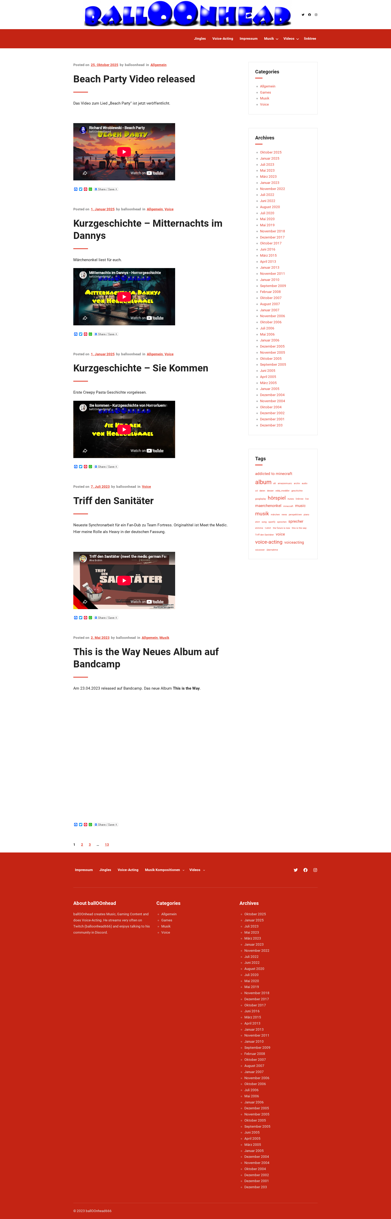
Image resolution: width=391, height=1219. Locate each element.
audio (304, 483)
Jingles (105, 870)
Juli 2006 (267, 328)
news (284, 514)
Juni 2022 (267, 201)
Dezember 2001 (272, 419)
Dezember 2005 (272, 346)
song (264, 522)
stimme (259, 528)
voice (280, 534)
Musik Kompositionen (162, 870)
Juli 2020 (267, 213)
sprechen (282, 522)
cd (256, 490)
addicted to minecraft (273, 473)
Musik (164, 638)
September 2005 (273, 364)
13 (107, 844)
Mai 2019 (267, 225)
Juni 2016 (267, 249)
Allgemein (158, 65)
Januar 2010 (269, 280)
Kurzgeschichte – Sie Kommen (140, 368)
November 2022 (272, 189)
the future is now (281, 528)
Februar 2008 (270, 292)
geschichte (297, 490)
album (263, 482)
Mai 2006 (267, 334)
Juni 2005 (267, 371)
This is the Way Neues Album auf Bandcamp (146, 658)
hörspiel (277, 498)
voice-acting (268, 542)
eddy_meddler (283, 490)
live (307, 499)
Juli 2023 (267, 164)
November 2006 (272, 316)
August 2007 (270, 304)
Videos (194, 870)
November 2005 (272, 352)
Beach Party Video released (134, 79)
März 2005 (268, 383)
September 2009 (273, 286)
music (300, 505)
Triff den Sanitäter (113, 501)
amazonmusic (285, 483)
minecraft (288, 506)
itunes (291, 499)
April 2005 (268, 377)
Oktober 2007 (271, 298)
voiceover (260, 550)
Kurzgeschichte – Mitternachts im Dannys (148, 229)
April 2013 (268, 261)
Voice (169, 209)
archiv (297, 483)
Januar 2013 (269, 267)
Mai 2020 (267, 219)
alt (274, 483)
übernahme (272, 550)
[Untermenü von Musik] (277, 38)
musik (262, 514)
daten (262, 490)
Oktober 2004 (271, 407)
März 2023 (268, 176)
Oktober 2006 (271, 322)
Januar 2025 (269, 158)
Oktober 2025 (271, 152)
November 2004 (272, 401)
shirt (257, 522)
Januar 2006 (269, 340)
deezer (270, 490)
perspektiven (295, 514)
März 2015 (268, 255)
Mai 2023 (267, 170)
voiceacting (294, 542)
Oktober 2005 (271, 359)
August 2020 (270, 207)
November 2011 (272, 274)
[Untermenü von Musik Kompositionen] (183, 870)
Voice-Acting (128, 870)
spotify (271, 522)
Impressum (84, 870)
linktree (299, 499)
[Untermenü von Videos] (297, 38)
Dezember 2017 (272, 237)
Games (265, 92)
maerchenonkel (268, 505)
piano (306, 514)
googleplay (260, 499)
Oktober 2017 (271, 243)
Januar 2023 (269, 183)
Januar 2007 (269, 310)
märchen (275, 514)
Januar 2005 (269, 389)
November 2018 (272, 231)
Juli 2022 (267, 195)
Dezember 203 (271, 425)
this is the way (299, 528)
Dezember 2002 (272, 413)
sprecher (295, 521)
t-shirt (268, 528)
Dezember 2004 (272, 395)
